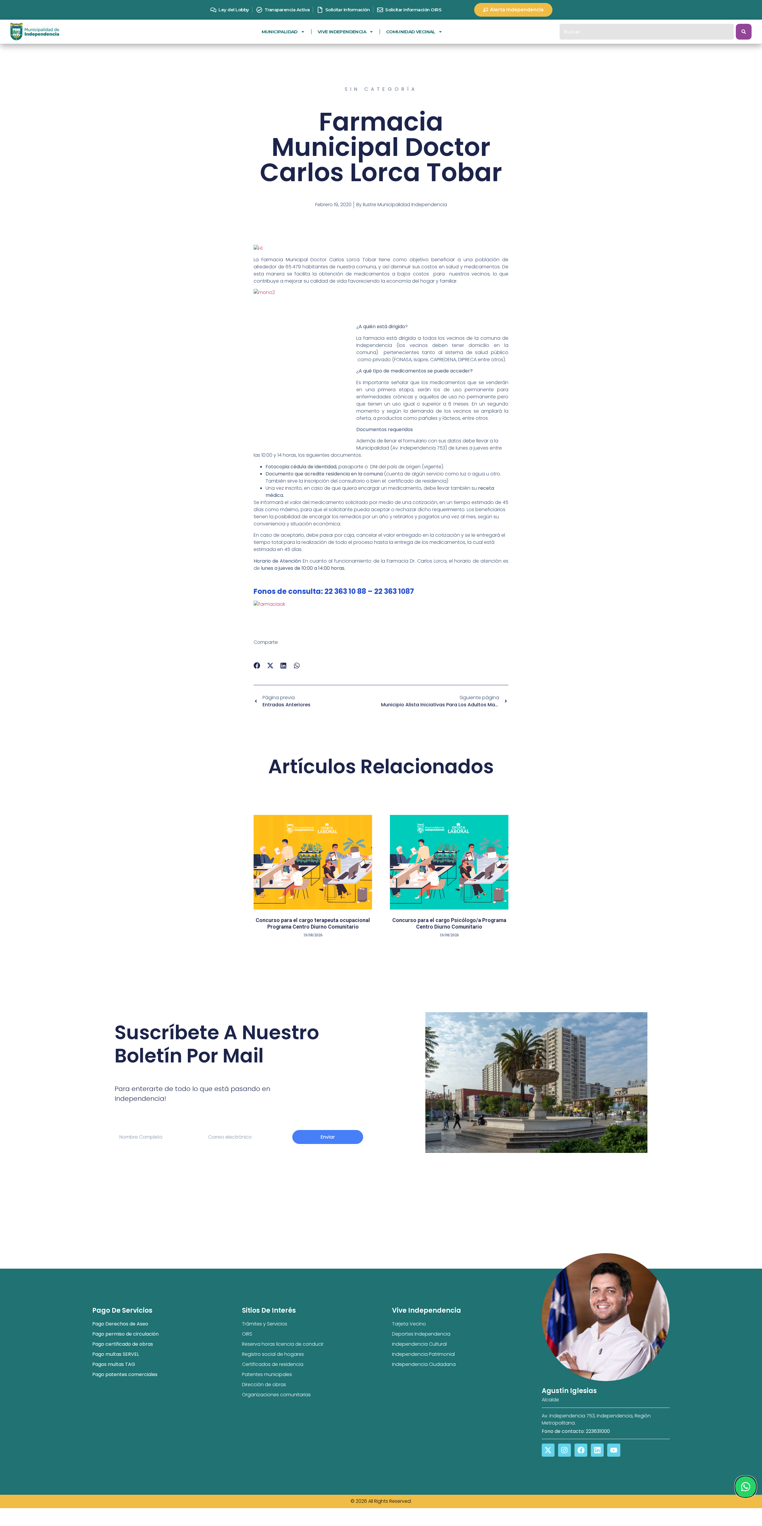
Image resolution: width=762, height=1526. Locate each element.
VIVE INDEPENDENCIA (342, 32)
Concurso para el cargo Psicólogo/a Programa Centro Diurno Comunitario (449, 923)
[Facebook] (580, 1450)
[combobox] (647, 32)
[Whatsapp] (745, 1486)
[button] (257, 665)
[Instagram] (564, 1450)
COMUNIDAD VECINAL (410, 32)
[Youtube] (613, 1450)
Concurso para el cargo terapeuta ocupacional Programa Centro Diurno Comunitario (313, 923)
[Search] (744, 32)
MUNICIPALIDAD (280, 32)
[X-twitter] (548, 1450)
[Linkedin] (597, 1450)
